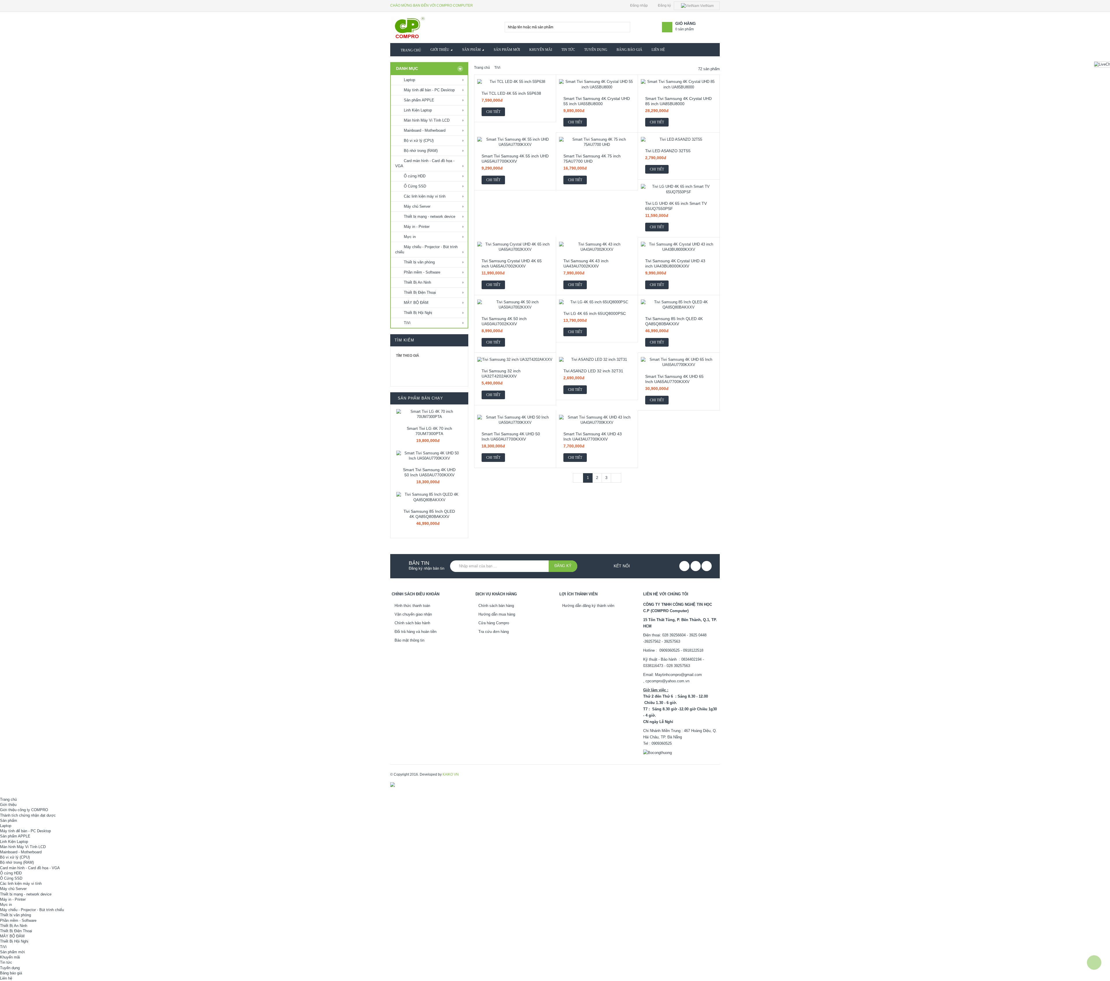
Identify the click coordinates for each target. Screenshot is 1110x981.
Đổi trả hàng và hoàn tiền (415, 631)
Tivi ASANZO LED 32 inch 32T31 (593, 371)
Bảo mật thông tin (409, 640)
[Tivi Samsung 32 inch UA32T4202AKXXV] (515, 359)
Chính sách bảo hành (412, 623)
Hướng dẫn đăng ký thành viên (588, 605)
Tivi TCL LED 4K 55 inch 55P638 (511, 93)
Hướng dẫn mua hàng (496, 614)
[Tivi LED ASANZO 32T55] (679, 139)
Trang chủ (482, 68)
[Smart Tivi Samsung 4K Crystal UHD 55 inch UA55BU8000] (597, 84)
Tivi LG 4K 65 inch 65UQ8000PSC (594, 313)
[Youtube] (696, 566)
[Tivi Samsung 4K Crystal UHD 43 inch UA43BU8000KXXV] (679, 247)
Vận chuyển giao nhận (413, 614)
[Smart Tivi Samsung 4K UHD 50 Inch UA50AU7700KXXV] (429, 456)
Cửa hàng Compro (493, 623)
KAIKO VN (451, 774)
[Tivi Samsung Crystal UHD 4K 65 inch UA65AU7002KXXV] (515, 247)
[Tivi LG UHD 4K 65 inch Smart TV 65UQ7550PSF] (679, 189)
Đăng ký (664, 5)
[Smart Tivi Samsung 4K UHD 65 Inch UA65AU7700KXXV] (679, 362)
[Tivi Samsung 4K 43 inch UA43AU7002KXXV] (597, 247)
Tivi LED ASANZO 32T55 (668, 150)
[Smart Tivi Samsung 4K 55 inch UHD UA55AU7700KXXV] (515, 142)
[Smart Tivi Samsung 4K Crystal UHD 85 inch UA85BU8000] (679, 84)
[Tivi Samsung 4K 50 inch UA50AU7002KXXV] (515, 305)
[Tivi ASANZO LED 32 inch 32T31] (597, 359)
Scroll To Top (1094, 962)
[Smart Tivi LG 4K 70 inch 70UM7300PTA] (429, 414)
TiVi (497, 68)
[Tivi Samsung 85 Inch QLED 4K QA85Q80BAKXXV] (429, 497)
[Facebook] (684, 566)
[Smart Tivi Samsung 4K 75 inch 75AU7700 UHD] (597, 142)
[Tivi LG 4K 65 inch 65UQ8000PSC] (597, 302)
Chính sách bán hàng (496, 605)
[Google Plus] (707, 566)
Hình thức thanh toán (412, 605)
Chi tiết (493, 112)
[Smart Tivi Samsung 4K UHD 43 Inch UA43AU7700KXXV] (597, 420)
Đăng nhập (638, 5)
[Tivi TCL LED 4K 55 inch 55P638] (515, 81)
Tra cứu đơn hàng (493, 631)
